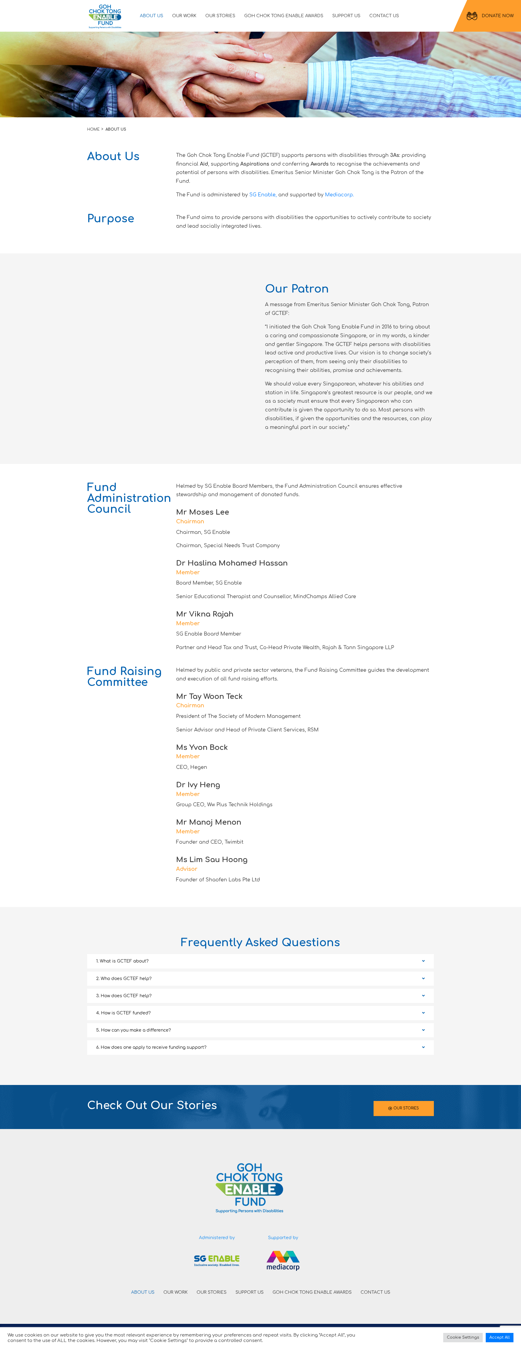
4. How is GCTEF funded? (123, 1013)
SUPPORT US (346, 16)
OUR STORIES (220, 16)
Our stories (406, 1108)
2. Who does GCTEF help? (124, 978)
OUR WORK (184, 16)
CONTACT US (384, 16)
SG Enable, (263, 195)
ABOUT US (151, 16)
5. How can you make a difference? (133, 1030)
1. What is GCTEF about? (122, 961)
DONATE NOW (498, 16)
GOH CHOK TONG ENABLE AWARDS (283, 16)
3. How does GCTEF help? (124, 996)
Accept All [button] (499, 1337)
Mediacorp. (339, 195)
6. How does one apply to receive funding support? (151, 1047)
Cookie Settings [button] (463, 1337)
